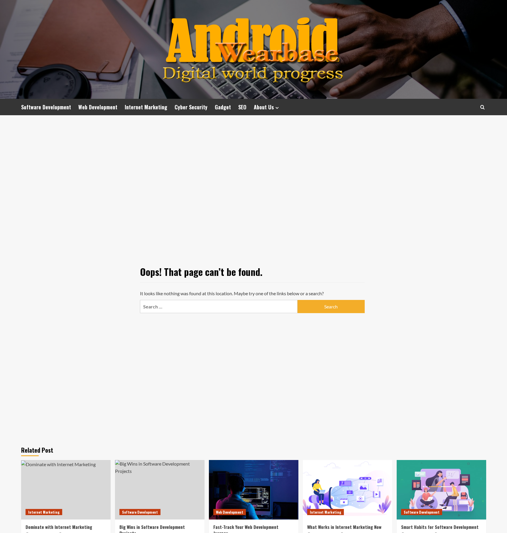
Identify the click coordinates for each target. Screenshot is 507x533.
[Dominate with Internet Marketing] (66, 490)
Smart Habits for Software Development (440, 527)
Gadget (223, 107)
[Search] (482, 107)
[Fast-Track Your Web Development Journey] (253, 490)
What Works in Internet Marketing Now (344, 527)
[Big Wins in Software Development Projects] (160, 490)
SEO (242, 107)
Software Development (46, 107)
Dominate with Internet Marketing (59, 527)
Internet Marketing (146, 107)
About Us (264, 107)
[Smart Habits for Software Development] (441, 490)
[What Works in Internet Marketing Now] (347, 490)
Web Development (97, 107)
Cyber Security (191, 107)
